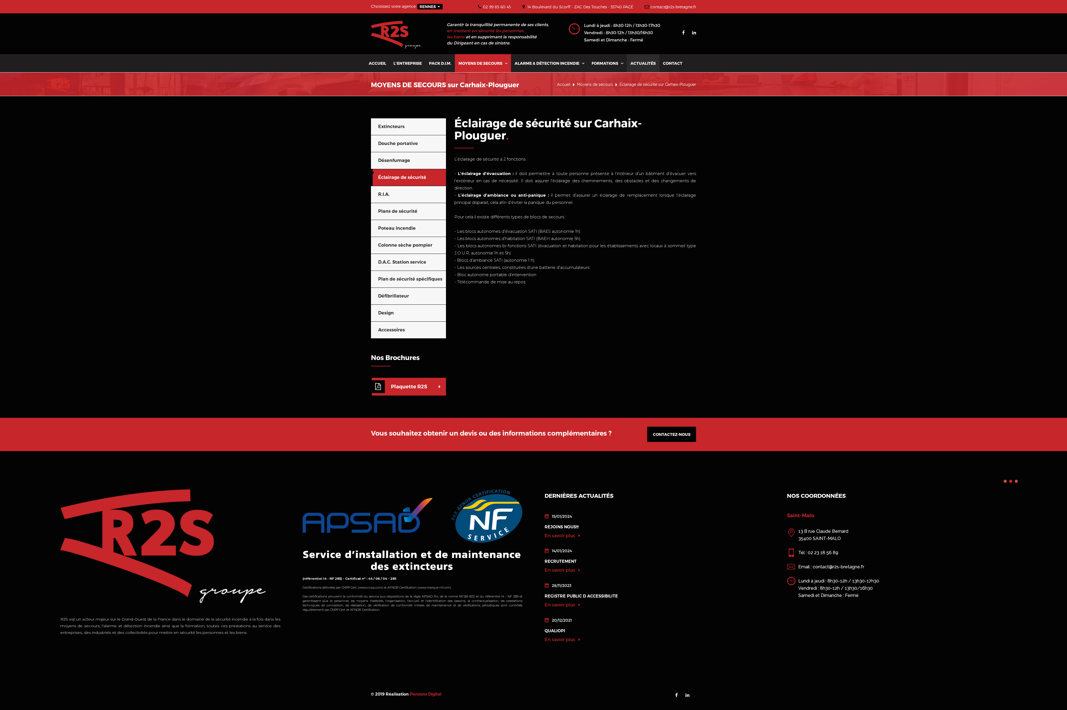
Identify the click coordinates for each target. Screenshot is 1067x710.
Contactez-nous (671, 434)
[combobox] (430, 6)
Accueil (377, 63)
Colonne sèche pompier (405, 245)
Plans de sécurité (397, 211)
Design (386, 313)
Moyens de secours (482, 63)
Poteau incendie (397, 228)
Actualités (643, 63)
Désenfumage (394, 160)
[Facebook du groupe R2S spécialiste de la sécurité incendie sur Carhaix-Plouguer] (683, 32)
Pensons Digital (426, 694)
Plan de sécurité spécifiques (410, 279)
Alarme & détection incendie (549, 63)
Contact (672, 63)
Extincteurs (391, 126)
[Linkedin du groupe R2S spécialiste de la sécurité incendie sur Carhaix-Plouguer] (694, 32)
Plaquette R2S (409, 387)
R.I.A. (384, 194)
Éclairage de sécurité (402, 177)
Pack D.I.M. (440, 63)
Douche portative (398, 143)
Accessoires (391, 329)
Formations (607, 63)
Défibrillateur (393, 296)
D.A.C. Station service (402, 262)
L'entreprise (407, 63)
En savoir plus (560, 535)
